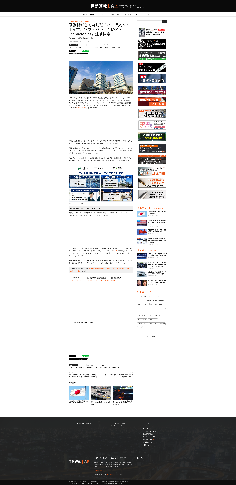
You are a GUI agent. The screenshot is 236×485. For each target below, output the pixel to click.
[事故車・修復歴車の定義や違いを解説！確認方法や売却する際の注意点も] (142, 241)
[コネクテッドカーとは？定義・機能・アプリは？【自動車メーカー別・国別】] (123, 393)
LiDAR (155, 316)
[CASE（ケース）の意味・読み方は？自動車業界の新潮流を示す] (142, 256)
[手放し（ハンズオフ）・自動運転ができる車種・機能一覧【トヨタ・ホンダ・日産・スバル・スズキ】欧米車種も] (142, 265)
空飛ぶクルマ (141, 316)
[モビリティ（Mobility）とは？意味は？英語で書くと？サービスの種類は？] (101, 393)
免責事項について (149, 442)
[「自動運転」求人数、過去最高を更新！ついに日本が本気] (79, 393)
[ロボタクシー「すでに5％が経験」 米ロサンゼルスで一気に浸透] (142, 223)
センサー (149, 316)
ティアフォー (141, 300)
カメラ (161, 316)
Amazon (155, 308)
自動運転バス (80, 108)
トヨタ (115, 251)
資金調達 (162, 323)
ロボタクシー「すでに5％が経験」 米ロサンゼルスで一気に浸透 (157, 222)
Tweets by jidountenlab (118, 426)
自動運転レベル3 (142, 323)
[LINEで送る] (85, 50)
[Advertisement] (101, 124)
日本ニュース (107, 47)
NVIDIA (144, 308)
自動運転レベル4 (153, 323)
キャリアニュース (148, 14)
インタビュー (136, 14)
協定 (101, 47)
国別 (118, 14)
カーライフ (111, 14)
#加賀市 (106, 280)
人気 (124, 14)
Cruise (161, 304)
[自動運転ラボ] (118, 6)
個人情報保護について (150, 434)
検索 (129, 14)
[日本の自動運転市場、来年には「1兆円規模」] (142, 214)
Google (140, 304)
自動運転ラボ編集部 (73, 41)
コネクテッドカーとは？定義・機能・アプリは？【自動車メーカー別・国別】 (122, 402)
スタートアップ (142, 320)
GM (156, 304)
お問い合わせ (147, 445)
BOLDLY (149, 300)
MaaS (83, 45)
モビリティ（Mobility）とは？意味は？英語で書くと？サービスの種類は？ (100, 402)
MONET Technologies (159, 300)
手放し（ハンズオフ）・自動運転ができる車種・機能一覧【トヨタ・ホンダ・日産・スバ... (157, 264)
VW (139, 308)
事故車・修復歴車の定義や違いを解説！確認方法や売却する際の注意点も (157, 240)
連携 (119, 47)
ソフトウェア (151, 312)
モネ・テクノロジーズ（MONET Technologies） (81, 47)
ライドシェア (102, 14)
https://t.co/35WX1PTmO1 (80, 280)
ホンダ (150, 296)
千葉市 (96, 47)
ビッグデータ (105, 45)
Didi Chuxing (162, 308)
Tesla (151, 304)
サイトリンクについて (150, 436)
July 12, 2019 (97, 322)
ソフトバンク (157, 296)
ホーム (85, 14)
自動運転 (92, 14)
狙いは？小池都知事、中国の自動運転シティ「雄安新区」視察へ (119, 376)
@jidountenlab (92, 280)
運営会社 (146, 428)
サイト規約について (149, 431)
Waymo (146, 304)
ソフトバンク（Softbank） (93, 45)
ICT (79, 45)
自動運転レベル (152, 320)
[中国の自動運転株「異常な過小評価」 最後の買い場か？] (142, 232)
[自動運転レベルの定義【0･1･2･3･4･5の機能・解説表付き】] (142, 274)
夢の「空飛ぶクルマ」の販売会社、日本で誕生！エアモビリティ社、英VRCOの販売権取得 (83, 376)
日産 (145, 296)
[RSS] (139, 464)
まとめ (140, 327)
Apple (149, 308)
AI (145, 312)
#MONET (100, 280)
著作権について (148, 439)
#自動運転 (112, 280)
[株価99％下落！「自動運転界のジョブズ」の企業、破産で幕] (142, 283)
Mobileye (140, 312)
